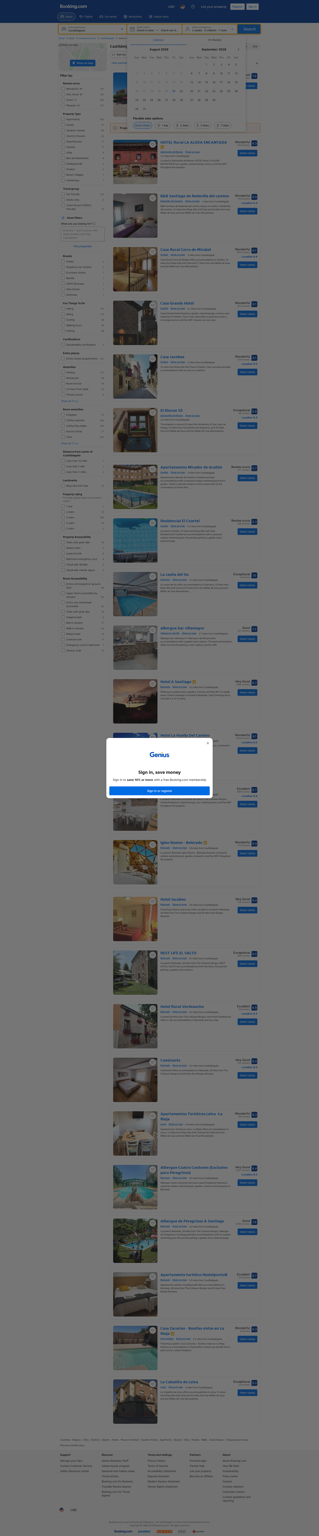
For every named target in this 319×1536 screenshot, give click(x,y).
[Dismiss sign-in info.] (208, 743)
